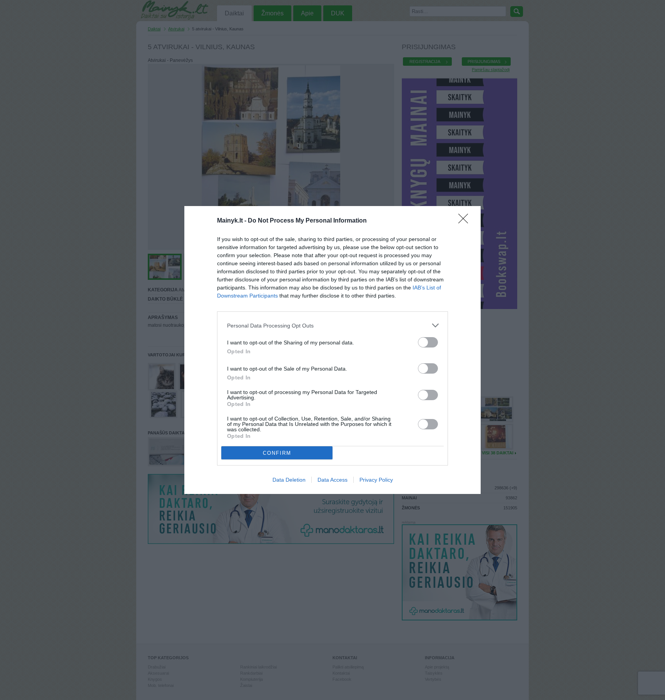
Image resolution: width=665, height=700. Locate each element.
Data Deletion (289, 480)
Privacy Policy (376, 480)
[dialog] (332, 350)
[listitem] (332, 325)
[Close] (465, 221)
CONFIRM (277, 453)
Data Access (332, 480)
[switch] (428, 342)
